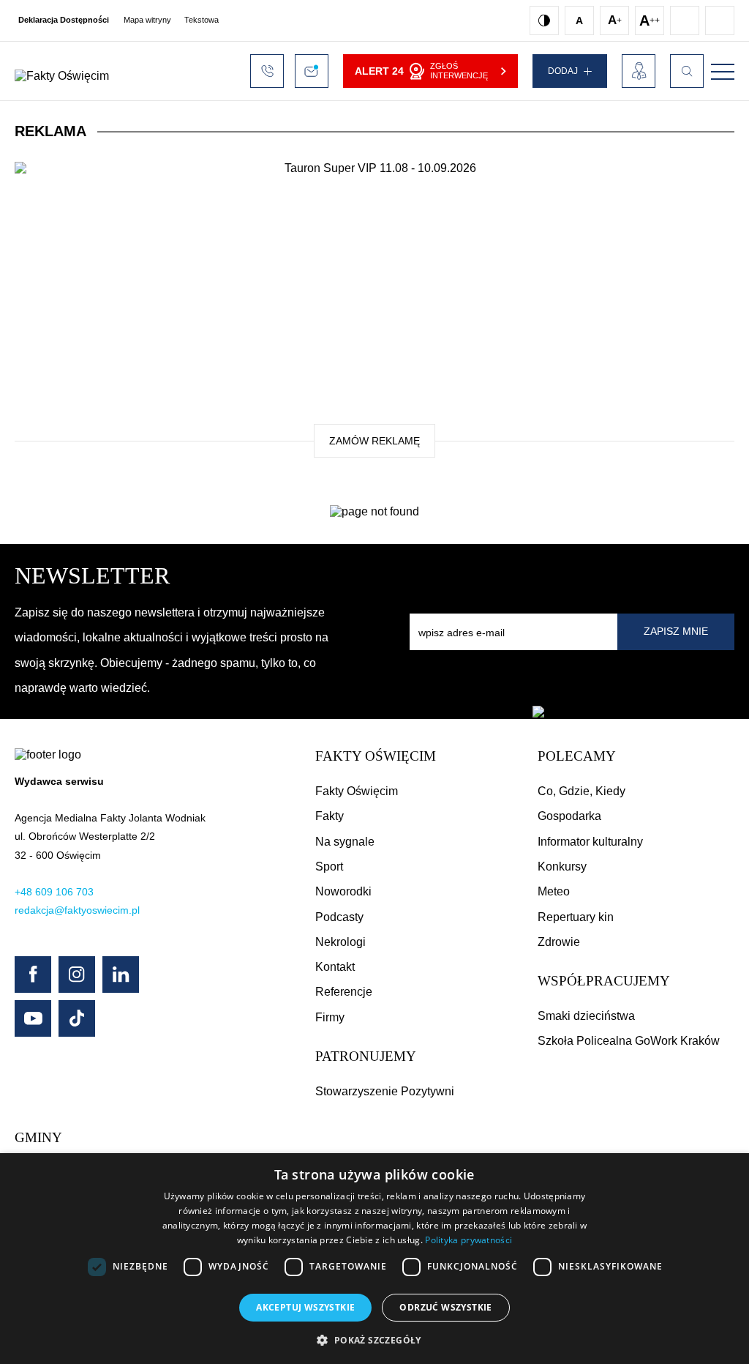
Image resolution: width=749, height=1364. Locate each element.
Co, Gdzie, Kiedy (581, 791)
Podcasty (339, 917)
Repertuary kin (576, 917)
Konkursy (562, 866)
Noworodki (343, 891)
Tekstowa (201, 19)
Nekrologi (340, 942)
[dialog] (374, 1258)
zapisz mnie (676, 631)
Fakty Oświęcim (356, 791)
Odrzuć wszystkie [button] (445, 1307)
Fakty (329, 816)
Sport (329, 866)
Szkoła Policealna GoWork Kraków (629, 1041)
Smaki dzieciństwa (586, 1016)
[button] (374, 1339)
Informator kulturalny (590, 841)
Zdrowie (559, 942)
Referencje (343, 991)
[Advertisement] (374, 303)
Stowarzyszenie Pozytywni (384, 1091)
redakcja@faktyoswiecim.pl (77, 910)
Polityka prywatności (468, 1240)
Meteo (554, 891)
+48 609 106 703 (54, 892)
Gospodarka (569, 816)
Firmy (330, 1017)
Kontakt (335, 967)
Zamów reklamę (374, 441)
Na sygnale (344, 841)
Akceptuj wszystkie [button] (305, 1307)
